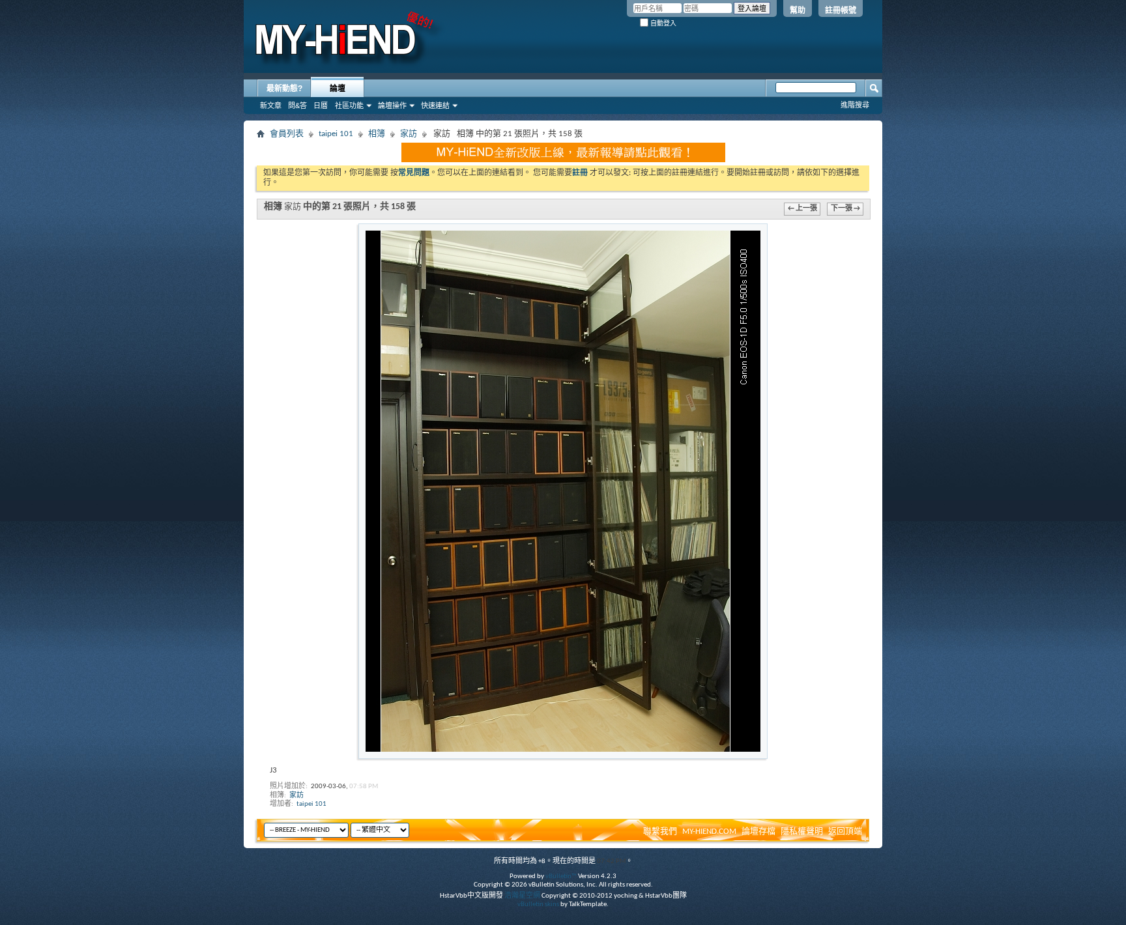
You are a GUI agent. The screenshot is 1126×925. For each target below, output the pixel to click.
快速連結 (435, 105)
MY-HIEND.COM (709, 831)
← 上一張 (802, 208)
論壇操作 (392, 105)
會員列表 (287, 134)
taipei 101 (336, 134)
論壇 (337, 88)
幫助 (797, 10)
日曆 (320, 105)
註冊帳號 (840, 10)
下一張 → (845, 208)
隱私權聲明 (802, 831)
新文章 (271, 105)
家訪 (408, 134)
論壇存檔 (758, 831)
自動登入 (662, 23)
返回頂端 (845, 831)
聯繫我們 (660, 831)
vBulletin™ (561, 876)
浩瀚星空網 (522, 896)
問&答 (297, 105)
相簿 (376, 134)
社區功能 (349, 105)
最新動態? (284, 88)
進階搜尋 (855, 105)
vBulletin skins (538, 904)
